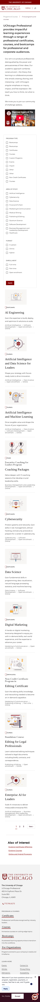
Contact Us (24, 965)
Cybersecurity (13, 519)
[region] (17, 980)
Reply (6, 989)
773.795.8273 (9, 904)
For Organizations (11, 947)
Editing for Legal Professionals (15, 742)
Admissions (6, 973)
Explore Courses (15, 850)
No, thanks (6, 996)
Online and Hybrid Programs (20, 854)
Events (4, 965)
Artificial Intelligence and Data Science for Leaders (18, 363)
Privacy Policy (25, 969)
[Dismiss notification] (35, 977)
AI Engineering (14, 312)
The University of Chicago (20, 2)
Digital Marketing (16, 624)
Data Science (13, 572)
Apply (10, 283)
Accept (17, 996)
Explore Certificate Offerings (20, 847)
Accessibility (24, 973)
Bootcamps (8, 936)
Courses (6, 927)
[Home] (11, 8)
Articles (4, 969)
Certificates (8, 915)
